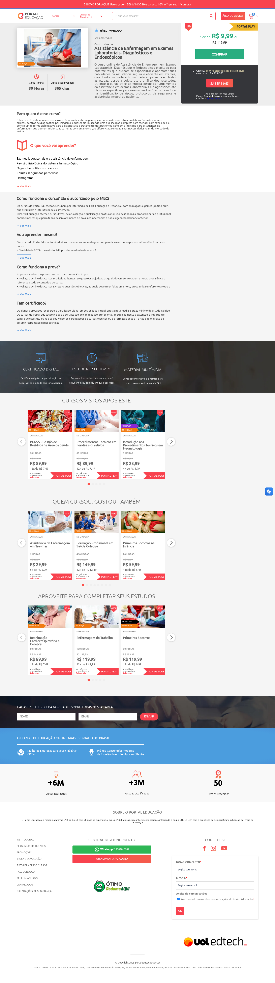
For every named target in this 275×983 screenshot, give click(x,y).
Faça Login (228, 93)
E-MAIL (181, 878)
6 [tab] (102, 585)
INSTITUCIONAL (25, 840)
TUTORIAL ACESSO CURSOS (32, 865)
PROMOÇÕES (24, 853)
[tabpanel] (50, 444)
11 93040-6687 (114, 849)
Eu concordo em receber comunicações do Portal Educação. (217, 899)
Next (171, 442)
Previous (22, 442)
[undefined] (52, 48)
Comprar (219, 54)
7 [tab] (106, 585)
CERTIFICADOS (25, 885)
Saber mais (219, 83)
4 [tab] (100, 484)
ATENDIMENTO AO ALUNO (112, 859)
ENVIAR (149, 716)
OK (180, 911)
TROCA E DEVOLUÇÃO (29, 859)
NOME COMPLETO (188, 862)
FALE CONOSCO (26, 872)
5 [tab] (104, 484)
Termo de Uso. (215, 98)
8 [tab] (110, 585)
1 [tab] (89, 484)
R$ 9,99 (222, 36)
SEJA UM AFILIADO (27, 878)
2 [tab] (92, 484)
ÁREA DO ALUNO (232, 16)
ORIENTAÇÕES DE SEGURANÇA (34, 891)
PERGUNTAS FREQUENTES (31, 846)
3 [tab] (96, 484)
